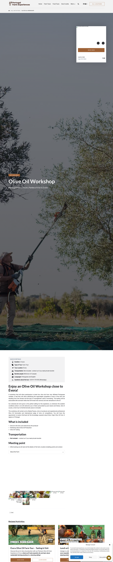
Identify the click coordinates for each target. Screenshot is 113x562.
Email (12, 512)
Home (40, 4)
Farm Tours (47, 4)
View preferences (104, 557)
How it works (65, 4)
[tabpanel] (91, 36)
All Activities (15, 10)
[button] (110, 545)
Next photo (103, 43)
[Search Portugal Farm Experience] (78, 4)
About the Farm (14, 452)
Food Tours (56, 4)
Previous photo (98, 43)
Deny (90, 557)
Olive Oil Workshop (28, 10)
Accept (77, 557)
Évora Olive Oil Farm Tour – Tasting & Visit (29, 548)
